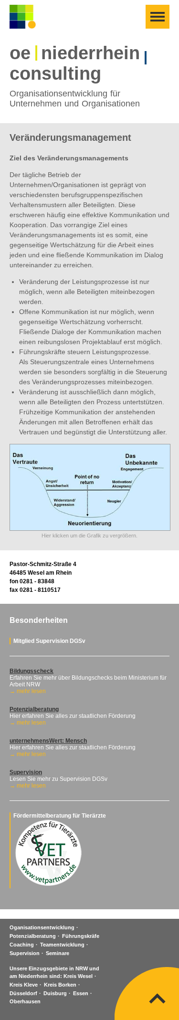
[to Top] (157, 998)
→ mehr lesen (28, 691)
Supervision (25, 953)
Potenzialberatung (33, 936)
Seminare (57, 953)
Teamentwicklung (62, 944)
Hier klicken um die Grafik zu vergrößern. (89, 535)
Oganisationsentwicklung (42, 927)
